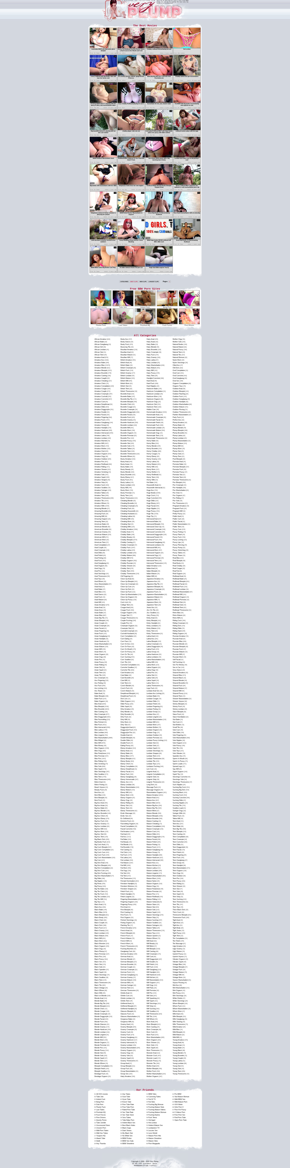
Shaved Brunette (179, 683)
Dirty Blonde (125, 712)
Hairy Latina (151, 360)
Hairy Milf (150, 370)
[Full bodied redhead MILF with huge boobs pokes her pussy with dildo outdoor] (159, 129)
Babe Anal (98, 693)
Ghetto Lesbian (126, 998)
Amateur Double (100, 412)
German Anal (125, 956)
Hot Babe (150, 482)
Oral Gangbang (178, 378)
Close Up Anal (126, 579)
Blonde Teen (99, 1061)
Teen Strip (176, 897)
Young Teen (177, 1071)
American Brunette (101, 529)
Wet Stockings (178, 996)
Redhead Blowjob (179, 581)
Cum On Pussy (126, 652)
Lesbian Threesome (154, 758)
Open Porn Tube (180, 1120)
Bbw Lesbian (99, 732)
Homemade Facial (153, 420)
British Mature (126, 378)
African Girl (98, 347)
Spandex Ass (177, 756)
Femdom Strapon (127, 889)
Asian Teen (98, 672)
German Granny (127, 977)
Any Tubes (126, 1094)
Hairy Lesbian (152, 362)
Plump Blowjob (178, 430)
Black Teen (98, 980)
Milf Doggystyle (152, 959)
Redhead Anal (178, 576)
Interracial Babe (152, 521)
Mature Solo (151, 910)
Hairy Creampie (152, 352)
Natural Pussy (178, 349)
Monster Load (152, 1058)
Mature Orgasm (152, 883)
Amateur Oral (99, 451)
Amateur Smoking (101, 472)
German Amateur (127, 954)
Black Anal (98, 904)
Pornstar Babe (178, 464)
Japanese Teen (152, 605)
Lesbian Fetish (152, 704)
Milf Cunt (150, 956)
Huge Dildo (151, 501)
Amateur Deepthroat (101, 404)
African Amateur (100, 339)
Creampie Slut (126, 628)
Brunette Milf (125, 428)
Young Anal (177, 1042)
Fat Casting (125, 850)
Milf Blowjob (151, 949)
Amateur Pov (99, 461)
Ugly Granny (177, 949)
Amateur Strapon (100, 480)
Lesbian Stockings (153, 751)
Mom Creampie (152, 1029)
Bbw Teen (98, 777)
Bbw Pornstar (99, 756)
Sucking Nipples (179, 803)
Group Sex (125, 1074)
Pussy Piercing (178, 545)
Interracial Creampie (154, 529)
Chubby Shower (126, 566)
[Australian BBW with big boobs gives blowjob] (103, 48)
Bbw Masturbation (101, 738)
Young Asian (177, 1045)
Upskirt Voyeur (178, 956)
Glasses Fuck (126, 1014)
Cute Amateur (126, 672)
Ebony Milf (124, 792)
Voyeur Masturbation (180, 980)
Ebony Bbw (125, 756)
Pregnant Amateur (179, 506)
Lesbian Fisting (152, 709)
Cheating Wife (126, 527)
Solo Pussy (177, 745)
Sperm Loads (178, 764)
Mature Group (152, 852)
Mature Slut (151, 907)
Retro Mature (177, 615)
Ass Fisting (98, 683)
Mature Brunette (152, 818)
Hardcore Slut (152, 404)
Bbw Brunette (99, 709)
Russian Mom (178, 657)
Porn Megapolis (154, 1143)
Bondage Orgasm (101, 1076)
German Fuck (126, 972)
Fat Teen (124, 876)
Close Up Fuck (126, 592)
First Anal (124, 907)
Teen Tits (176, 904)
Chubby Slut (125, 568)
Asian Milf (98, 649)
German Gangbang (128, 975)
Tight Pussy (177, 933)
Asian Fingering (100, 631)
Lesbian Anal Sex (153, 691)
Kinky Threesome (153, 633)
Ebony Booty (125, 761)
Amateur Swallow (100, 488)
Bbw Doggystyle (100, 717)
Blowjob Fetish (99, 1068)
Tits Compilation (178, 938)
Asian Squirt (98, 670)
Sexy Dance (177, 670)
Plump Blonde (178, 428)
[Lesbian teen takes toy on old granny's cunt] (187, 157)
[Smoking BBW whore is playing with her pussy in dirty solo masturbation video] (103, 102)
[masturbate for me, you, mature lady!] (159, 102)
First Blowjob (125, 910)
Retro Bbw (176, 613)
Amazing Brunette (101, 511)
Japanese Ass (152, 581)
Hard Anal (150, 381)
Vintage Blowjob (178, 967)
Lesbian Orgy (152, 732)
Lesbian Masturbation (154, 719)
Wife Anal (176, 1014)
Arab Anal (98, 587)
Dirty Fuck (124, 717)
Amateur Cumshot (101, 399)
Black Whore (99, 990)
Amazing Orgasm (101, 519)
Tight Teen (176, 936)
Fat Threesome (126, 878)
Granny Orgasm (127, 1050)
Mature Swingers (153, 925)
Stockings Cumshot (180, 777)
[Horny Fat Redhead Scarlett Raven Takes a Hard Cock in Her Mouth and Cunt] (131, 48)
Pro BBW (177, 1094)
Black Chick (98, 920)
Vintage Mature (178, 972)
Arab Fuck (98, 597)
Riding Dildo (177, 628)
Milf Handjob (151, 972)
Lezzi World (152, 1133)
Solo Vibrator (177, 753)
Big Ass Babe (99, 808)
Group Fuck (125, 1068)
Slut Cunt (176, 722)
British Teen (125, 389)
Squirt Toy (176, 774)
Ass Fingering (99, 680)
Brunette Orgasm (127, 433)
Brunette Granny (127, 420)
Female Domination (128, 881)
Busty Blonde (125, 472)
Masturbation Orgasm (155, 792)
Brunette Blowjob (127, 402)
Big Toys (97, 902)
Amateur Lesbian (100, 438)
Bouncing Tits (125, 347)
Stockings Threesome (181, 782)
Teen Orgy (176, 873)
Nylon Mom (177, 360)
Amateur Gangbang (101, 422)
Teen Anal (176, 821)
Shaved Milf (177, 691)
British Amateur (126, 360)
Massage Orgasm (153, 790)
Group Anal (125, 1063)
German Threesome (128, 990)
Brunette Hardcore (127, 422)
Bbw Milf (97, 743)
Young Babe (177, 1048)
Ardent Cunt (145, 307)
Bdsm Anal (98, 782)
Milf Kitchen (151, 977)
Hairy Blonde (151, 347)
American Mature (100, 534)
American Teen (100, 542)
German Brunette (127, 964)
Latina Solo (151, 678)
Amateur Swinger (100, 490)
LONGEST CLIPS (154, 281)
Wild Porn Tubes (102, 1130)
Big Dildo (97, 878)
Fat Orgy (124, 870)
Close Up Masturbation (129, 594)
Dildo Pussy (125, 704)
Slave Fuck (177, 714)
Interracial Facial (153, 537)
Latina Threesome (153, 686)
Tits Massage (178, 943)
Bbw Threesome (100, 779)
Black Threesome (101, 982)
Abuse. (155, 1163)
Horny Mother (152, 472)
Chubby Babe (126, 534)
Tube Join (123, 307)
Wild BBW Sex (179, 1099)
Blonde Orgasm (100, 1042)
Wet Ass (176, 985)
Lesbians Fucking (153, 766)
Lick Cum (150, 769)
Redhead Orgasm (179, 597)
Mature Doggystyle (154, 837)
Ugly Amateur (178, 946)
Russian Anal (177, 639)
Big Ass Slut (98, 834)
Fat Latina (124, 857)
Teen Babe (176, 826)
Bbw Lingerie (99, 735)
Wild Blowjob (177, 1032)
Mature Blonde (152, 813)
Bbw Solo (98, 766)
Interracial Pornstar (154, 558)
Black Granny (99, 930)
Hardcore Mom (152, 396)
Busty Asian (125, 464)
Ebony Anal (125, 751)
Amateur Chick (100, 383)
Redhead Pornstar (179, 600)
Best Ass (97, 792)
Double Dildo (125, 740)
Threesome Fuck (179, 917)
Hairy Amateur (126, 1076)
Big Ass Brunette (100, 813)
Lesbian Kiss (151, 714)
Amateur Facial (100, 415)
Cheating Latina (126, 516)
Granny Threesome (128, 1061)
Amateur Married (100, 441)
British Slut (124, 386)
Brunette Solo (125, 446)
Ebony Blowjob (126, 758)
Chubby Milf (125, 558)
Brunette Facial (126, 415)
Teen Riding (177, 883)
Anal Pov (97, 571)
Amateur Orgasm (100, 454)
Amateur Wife (99, 506)
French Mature (126, 938)
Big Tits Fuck (99, 894)
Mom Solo (150, 1045)
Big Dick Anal (99, 863)
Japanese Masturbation (155, 594)
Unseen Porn (101, 1128)
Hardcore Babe (152, 389)
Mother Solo (177, 342)
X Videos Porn (179, 1112)
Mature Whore (152, 938)
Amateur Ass (99, 360)
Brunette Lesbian (127, 425)
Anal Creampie (99, 550)
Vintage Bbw (177, 964)
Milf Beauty (151, 943)
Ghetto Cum (125, 996)
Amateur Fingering (101, 417)
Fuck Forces (167, 325)
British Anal (125, 362)
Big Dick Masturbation (102, 876)
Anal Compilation (100, 545)
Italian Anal (151, 568)
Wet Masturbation (179, 988)
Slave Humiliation (179, 717)
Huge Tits (150, 514)
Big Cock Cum (99, 852)
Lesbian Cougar (152, 699)
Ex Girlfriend (125, 818)
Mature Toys (151, 933)
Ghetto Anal (125, 993)
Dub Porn (189, 307)
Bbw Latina (98, 730)
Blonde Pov (98, 1048)
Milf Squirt (150, 1001)
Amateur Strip (99, 482)
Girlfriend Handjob (127, 1009)
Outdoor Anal (177, 389)
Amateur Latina (100, 435)
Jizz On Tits (151, 610)
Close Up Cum (126, 587)
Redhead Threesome (180, 610)
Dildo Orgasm (126, 701)
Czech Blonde (126, 686)
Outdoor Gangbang (180, 399)
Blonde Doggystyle (101, 1016)
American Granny (101, 532)
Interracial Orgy (152, 555)
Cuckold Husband (127, 633)
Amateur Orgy (99, 456)
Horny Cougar (152, 454)
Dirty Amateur (126, 709)
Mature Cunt (151, 831)
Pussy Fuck (177, 537)
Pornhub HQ (145, 325)
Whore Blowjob (178, 1003)
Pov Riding (177, 498)
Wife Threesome (179, 1024)
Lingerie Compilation (154, 774)
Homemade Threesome (155, 438)
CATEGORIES (124, 281)
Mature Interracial (153, 860)
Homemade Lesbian (154, 428)
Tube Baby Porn (128, 1120)
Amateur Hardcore (101, 430)
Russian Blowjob (179, 646)
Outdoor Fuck (178, 396)
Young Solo (177, 1068)
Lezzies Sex (153, 1130)
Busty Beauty (125, 469)
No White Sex (127, 1136)
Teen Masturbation (179, 868)
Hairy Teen (151, 375)
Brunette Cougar (127, 407)
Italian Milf (150, 576)
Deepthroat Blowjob (128, 693)
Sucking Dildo (178, 800)
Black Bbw (98, 912)
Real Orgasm (178, 573)
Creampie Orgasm (127, 626)
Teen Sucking (178, 899)
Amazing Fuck (99, 514)
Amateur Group (100, 425)
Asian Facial (99, 628)
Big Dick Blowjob (100, 865)
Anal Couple (98, 547)
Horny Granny (152, 459)
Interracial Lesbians (154, 545)
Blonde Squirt (99, 1058)
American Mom (100, 540)
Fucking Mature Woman (157, 1112)
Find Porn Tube (180, 1117)
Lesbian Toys (151, 764)
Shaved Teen (177, 696)
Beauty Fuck (99, 790)
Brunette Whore (126, 456)
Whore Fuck (177, 1006)
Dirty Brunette (126, 714)
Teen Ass (176, 824)
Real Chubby (177, 566)
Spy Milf (176, 769)
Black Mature (99, 936)
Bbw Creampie (99, 714)
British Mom (125, 383)
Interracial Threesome (155, 563)
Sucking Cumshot (179, 798)
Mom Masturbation (154, 1037)
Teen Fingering (178, 855)
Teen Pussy (177, 881)
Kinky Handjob (152, 623)
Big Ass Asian (99, 805)
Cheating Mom (126, 521)
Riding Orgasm (178, 633)
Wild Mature (177, 1035)
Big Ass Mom (99, 831)
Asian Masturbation (101, 644)
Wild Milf (176, 1037)
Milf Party (150, 988)
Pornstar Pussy (178, 472)
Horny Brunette (152, 448)
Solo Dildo (176, 732)
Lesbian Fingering (153, 706)
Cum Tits (124, 662)
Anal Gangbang (100, 563)
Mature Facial (152, 839)
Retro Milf (176, 618)
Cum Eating (125, 639)
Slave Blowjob (178, 712)
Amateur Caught (100, 378)
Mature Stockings (153, 915)
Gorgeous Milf (126, 1022)
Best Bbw (98, 795)
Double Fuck (125, 743)
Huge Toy (150, 516)
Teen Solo (176, 891)
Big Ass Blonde (100, 811)
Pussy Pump (177, 547)
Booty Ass (124, 339)
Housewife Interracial (154, 488)
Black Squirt (98, 972)
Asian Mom (98, 652)
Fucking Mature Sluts (156, 1107)
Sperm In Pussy (179, 761)
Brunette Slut (125, 443)
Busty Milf (124, 488)
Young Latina (177, 1061)
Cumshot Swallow (127, 667)
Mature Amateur (152, 795)
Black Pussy (99, 959)
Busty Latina (125, 482)
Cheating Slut (125, 524)
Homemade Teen (153, 435)
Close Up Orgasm (127, 597)
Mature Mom (151, 878)
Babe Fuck (98, 699)
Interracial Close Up (154, 527)
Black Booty (98, 917)
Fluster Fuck (101, 325)
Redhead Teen (178, 607)
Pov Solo (176, 501)
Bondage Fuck (99, 1074)
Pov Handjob (177, 488)
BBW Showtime (128, 1143)
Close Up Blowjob (127, 581)
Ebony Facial (125, 771)
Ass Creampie (99, 678)
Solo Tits (176, 748)
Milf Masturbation (153, 980)
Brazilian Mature (127, 355)
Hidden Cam (151, 409)
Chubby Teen (125, 571)
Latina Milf (150, 662)
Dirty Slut (124, 725)
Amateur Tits (99, 501)
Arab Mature (99, 600)
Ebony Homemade (127, 779)
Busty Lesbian (126, 485)
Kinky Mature (151, 628)
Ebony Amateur (126, 748)
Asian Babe (98, 613)
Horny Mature (152, 464)
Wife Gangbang (178, 1019)
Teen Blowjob (177, 831)
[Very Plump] (129, 4)
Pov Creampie (178, 485)
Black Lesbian (99, 933)
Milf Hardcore (152, 975)
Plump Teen (177, 456)
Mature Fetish (152, 842)
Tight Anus (176, 923)
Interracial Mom (152, 550)
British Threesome (127, 391)
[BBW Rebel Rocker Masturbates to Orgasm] (131, 211)
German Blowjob (127, 962)
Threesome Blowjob (180, 915)
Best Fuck (98, 800)
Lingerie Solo (151, 777)
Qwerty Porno (101, 1120)
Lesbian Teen (151, 756)
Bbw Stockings (100, 771)
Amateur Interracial (101, 433)
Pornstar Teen (178, 477)
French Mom (125, 943)
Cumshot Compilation (129, 665)
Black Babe (98, 910)
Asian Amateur (99, 605)
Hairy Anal (150, 339)
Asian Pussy (99, 662)
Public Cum (177, 519)
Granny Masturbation (128, 1048)
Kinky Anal (150, 618)
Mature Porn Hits (154, 1136)
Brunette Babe (126, 396)
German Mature (126, 980)
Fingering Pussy (127, 904)
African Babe (99, 342)
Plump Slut (177, 451)
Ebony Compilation (127, 766)
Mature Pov (151, 894)
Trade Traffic (150, 1166)
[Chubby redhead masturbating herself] (159, 48)
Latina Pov (150, 672)
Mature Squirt (152, 912)
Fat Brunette (125, 847)
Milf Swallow (151, 1011)
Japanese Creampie (154, 589)
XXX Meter (178, 1104)
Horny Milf (150, 467)
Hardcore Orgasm (153, 399)
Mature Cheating (153, 824)
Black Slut (98, 964)
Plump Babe (177, 425)
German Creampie (127, 969)
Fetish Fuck (125, 891)
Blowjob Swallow (100, 1071)
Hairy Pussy (151, 373)
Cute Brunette (126, 678)
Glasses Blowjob (127, 1011)
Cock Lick (124, 602)
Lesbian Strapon (153, 753)
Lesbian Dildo (152, 701)
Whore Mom (177, 1011)
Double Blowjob (126, 738)
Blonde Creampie (100, 1014)
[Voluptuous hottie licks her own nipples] (131, 184)
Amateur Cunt (99, 402)
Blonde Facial (99, 1019)
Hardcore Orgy (152, 402)
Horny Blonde (152, 446)
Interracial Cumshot (154, 532)
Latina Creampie (153, 644)
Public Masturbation (180, 524)
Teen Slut (176, 889)
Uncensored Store (103, 1125)
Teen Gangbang (178, 860)
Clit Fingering (125, 576)
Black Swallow (99, 977)
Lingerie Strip (151, 779)
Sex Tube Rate (127, 1112)
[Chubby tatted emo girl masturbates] (187, 75)
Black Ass (98, 907)
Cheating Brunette (127, 503)
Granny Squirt (126, 1058)
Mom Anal (150, 1022)
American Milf (99, 537)
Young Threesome (179, 1074)
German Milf (125, 982)
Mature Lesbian (152, 870)
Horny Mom (151, 469)
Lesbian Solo (151, 745)
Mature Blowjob (152, 816)
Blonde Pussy (99, 1050)
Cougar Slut (125, 615)
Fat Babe (124, 839)
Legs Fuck (150, 688)
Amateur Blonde (100, 368)
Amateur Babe (99, 362)
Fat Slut (123, 873)
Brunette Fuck (126, 417)
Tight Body (176, 928)
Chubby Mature (126, 555)
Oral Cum (176, 373)
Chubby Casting (126, 542)
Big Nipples (98, 881)
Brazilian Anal (125, 352)
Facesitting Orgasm (128, 824)
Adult (98, 1141)
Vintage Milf (177, 975)
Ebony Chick (125, 764)
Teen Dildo (176, 844)
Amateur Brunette (101, 373)
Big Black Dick (99, 839)
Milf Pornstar (151, 990)
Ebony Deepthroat (127, 769)
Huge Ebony (151, 503)
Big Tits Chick (99, 891)
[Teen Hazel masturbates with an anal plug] (187, 211)
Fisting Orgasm (126, 923)
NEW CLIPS (143, 281)
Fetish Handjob (126, 894)
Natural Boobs (178, 344)
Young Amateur (178, 1040)
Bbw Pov (97, 758)
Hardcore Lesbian (153, 394)
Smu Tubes (126, 1117)
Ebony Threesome (127, 811)
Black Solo (98, 967)
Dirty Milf (124, 719)
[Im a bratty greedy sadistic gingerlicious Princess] (131, 75)
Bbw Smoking (99, 764)
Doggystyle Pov (126, 732)
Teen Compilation (179, 837)
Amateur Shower (100, 469)
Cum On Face (126, 646)
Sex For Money (178, 665)
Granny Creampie (127, 1029)
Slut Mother (177, 725)
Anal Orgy (98, 568)
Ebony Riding (125, 803)
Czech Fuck (125, 688)
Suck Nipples (177, 785)
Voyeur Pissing (178, 982)
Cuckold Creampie (127, 631)
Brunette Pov (125, 438)
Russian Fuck (178, 649)
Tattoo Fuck (177, 816)
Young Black (177, 1050)
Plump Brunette (178, 433)
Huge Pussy (151, 511)
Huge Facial (151, 506)
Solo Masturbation (179, 738)
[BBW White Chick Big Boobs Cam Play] (103, 266)
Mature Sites (153, 1141)
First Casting (125, 912)
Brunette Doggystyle (128, 412)
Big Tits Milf (98, 899)
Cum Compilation (127, 636)
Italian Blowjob (152, 571)
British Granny (126, 373)
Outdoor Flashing (179, 394)
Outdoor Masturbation (181, 404)
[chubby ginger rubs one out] (131, 129)
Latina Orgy (151, 670)
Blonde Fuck (99, 1022)
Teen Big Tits (177, 829)
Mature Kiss (151, 863)
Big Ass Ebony (99, 818)
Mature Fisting (152, 844)
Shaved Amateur (179, 672)
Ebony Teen (125, 808)
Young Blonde (178, 1053)
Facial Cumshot (126, 829)
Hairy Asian (151, 342)
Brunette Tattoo (126, 448)
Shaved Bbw (177, 675)
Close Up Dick (126, 589)
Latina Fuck (151, 649)
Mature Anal (151, 798)
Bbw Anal (97, 704)
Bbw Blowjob (99, 706)
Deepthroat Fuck (127, 696)
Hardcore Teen (152, 407)
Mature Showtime (154, 1138)
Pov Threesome (179, 503)
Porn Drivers (189, 325)
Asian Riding (99, 665)
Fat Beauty (125, 842)
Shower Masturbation (180, 699)
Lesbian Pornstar (153, 738)
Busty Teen (125, 495)
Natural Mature (178, 347)
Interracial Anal (152, 519)
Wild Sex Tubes (102, 1133)
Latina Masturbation (154, 659)
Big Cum (97, 860)
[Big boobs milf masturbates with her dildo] (103, 184)
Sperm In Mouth (179, 758)
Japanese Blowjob (153, 587)
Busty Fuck (125, 480)
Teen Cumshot (178, 842)
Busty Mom (125, 490)
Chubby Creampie (127, 545)
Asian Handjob (99, 639)
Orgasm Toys (178, 386)
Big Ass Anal (99, 803)
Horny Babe (151, 441)
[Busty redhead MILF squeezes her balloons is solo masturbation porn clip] (187, 184)
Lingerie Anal (151, 771)
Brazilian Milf (125, 357)
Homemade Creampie (155, 417)
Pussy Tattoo (177, 553)
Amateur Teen (99, 495)
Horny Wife (151, 480)
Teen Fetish (177, 852)
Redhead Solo (178, 605)
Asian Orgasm (99, 654)
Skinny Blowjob (178, 704)
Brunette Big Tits (127, 399)
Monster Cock (152, 1055)
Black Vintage (99, 988)
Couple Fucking (126, 620)
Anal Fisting (98, 558)
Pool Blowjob (177, 459)
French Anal (125, 930)
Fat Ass (123, 837)
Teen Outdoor (178, 876)
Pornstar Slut (177, 474)
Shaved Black (178, 678)
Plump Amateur (178, 422)
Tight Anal (176, 920)
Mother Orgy (177, 339)
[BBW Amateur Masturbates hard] (103, 157)
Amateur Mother (100, 448)
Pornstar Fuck (178, 469)
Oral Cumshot (178, 375)
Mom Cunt (150, 1032)
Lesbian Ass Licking (154, 693)
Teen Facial (177, 850)
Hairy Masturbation (154, 365)
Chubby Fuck (125, 547)
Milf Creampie (152, 954)
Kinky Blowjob (152, 620)
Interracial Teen (152, 560)
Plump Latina (177, 435)
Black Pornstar (99, 954)
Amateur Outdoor (100, 459)
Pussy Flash (177, 534)
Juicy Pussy (151, 615)
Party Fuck (177, 417)
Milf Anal (150, 941)
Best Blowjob (99, 798)
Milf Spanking (152, 998)
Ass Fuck (98, 686)
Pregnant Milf (177, 511)
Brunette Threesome (128, 454)
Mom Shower (152, 1042)
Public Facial (177, 521)
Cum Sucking (126, 657)
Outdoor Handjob (179, 402)
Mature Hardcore (153, 857)
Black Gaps (126, 1128)
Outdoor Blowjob (179, 391)
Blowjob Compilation (101, 1066)
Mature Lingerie (152, 873)
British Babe (125, 365)
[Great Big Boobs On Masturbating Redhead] (159, 211)
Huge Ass (150, 490)
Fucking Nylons (154, 1115)
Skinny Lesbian (178, 709)
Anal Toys (98, 579)
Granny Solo (125, 1055)
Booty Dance (125, 342)
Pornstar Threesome (180, 480)
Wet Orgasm (177, 990)
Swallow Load (178, 808)
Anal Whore (98, 581)
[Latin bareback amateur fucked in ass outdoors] (103, 239)
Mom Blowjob (152, 1024)
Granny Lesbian (126, 1045)
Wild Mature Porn (180, 1102)
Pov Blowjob (177, 482)
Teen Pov (176, 878)
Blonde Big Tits (99, 1003)
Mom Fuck (151, 1035)
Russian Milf (177, 654)
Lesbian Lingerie (153, 717)
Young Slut (177, 1066)
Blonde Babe (99, 1001)
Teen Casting (177, 834)
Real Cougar (177, 568)
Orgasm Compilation (180, 383)
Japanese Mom (152, 602)
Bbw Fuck (98, 725)
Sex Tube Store (128, 1115)
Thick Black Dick (179, 910)
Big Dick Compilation (102, 868)
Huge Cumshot (152, 498)
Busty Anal (124, 461)
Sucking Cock (178, 795)
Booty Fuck (125, 344)
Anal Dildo (98, 553)
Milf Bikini (150, 946)
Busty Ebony (125, 477)
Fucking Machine (127, 949)
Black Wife (98, 993)
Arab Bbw (98, 592)
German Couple (126, 967)
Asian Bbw (98, 615)
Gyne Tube (126, 1099)
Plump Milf (176, 446)
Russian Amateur (179, 636)
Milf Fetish (150, 964)
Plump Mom (177, 448)
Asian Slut (98, 667)
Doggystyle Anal (127, 727)
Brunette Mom (126, 430)
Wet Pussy (177, 993)
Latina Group (151, 652)
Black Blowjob (99, 915)
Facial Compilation (127, 826)
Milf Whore (151, 1019)
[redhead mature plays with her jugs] (187, 129)
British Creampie (127, 368)
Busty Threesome (127, 498)
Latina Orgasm (152, 667)
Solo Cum (176, 730)
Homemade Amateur (154, 412)
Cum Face (124, 641)
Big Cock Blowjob (101, 847)
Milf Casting (151, 951)
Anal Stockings (100, 573)
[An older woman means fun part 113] (131, 266)
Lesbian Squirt (152, 748)
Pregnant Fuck (178, 508)
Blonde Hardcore (100, 1029)
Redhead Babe (178, 579)
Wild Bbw (176, 1029)
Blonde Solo (98, 1055)
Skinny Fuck (177, 706)
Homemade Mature (154, 430)
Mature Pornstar (153, 891)
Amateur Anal (99, 357)
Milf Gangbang (152, 969)
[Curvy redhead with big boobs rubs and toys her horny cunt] (103, 75)
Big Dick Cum (99, 870)
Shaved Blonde (178, 680)
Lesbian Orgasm (153, 730)
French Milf (125, 941)
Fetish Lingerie (126, 897)
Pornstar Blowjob (179, 467)
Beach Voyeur (99, 787)
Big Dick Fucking (100, 873)
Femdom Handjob (127, 883)
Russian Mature (178, 652)
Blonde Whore (99, 1063)
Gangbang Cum (126, 951)
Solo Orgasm (177, 743)
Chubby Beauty (126, 537)
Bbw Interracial (99, 727)
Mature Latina (152, 868)
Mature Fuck (151, 847)
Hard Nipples (151, 386)
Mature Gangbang (153, 850)
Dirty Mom (124, 722)
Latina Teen (151, 683)
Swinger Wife (177, 813)
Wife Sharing (177, 1022)
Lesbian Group (152, 712)
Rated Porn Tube (128, 1110)
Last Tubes (123, 325)
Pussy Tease (177, 555)
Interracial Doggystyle (155, 534)
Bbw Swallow (99, 774)
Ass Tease (98, 691)
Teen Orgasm (178, 870)
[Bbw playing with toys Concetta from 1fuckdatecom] (159, 75)
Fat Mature (125, 863)
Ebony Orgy (125, 800)
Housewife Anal (152, 485)
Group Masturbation (128, 1071)
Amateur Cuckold (100, 396)
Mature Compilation (154, 826)
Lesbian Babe (152, 696)
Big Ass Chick (99, 816)
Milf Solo (150, 996)
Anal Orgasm (99, 566)
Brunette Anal (125, 394)
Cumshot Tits (125, 670)
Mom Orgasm (152, 1040)
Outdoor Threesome (180, 412)
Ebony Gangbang (127, 777)
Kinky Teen (151, 631)
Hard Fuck (150, 383)
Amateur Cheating (101, 381)
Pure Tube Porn (128, 1107)
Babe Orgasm (99, 701)
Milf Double (151, 962)
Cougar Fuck (125, 610)
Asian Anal (98, 607)
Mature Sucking (152, 920)
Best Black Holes (128, 1125)
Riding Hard (177, 631)
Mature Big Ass (152, 805)
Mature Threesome (154, 930)
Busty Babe (125, 467)
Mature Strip (151, 917)
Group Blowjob (126, 1066)
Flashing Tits (125, 925)
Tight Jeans (177, 930)
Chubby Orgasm (127, 560)
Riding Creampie (179, 623)
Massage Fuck (152, 787)
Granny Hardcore (127, 1040)
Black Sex (98, 962)
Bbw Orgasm (99, 748)
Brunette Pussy (126, 441)
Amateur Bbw (99, 365)
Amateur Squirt (100, 477)
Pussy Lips (177, 542)
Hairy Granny (152, 357)
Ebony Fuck (125, 774)
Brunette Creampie (127, 409)
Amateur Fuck (99, 420)
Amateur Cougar (100, 389)
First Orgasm (125, 917)
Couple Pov (125, 623)
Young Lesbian (178, 1063)
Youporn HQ (100, 1136)
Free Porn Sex (179, 1115)
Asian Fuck (98, 633)
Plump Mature (178, 443)
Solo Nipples (177, 740)
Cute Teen (124, 683)
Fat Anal (124, 834)
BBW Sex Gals (128, 1141)
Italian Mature (152, 573)
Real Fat (176, 571)
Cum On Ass (125, 644)
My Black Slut (127, 1133)
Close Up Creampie (128, 584)
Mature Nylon (152, 881)
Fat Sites (151, 1102)
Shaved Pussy (178, 693)
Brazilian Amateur (127, 349)
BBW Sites (152, 1094)
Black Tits (98, 985)
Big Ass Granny (100, 824)
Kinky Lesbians (152, 626)
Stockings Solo (178, 779)
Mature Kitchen (152, 865)
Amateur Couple (100, 391)
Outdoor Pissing (179, 409)
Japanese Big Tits (153, 584)
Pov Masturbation (179, 490)
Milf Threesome (152, 1014)
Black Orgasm (99, 946)
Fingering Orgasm (127, 902)
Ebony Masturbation (128, 787)
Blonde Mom (99, 1040)
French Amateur (126, 928)
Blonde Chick (99, 1009)
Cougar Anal (125, 607)
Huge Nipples (152, 508)
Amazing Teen (99, 521)
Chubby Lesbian (127, 553)
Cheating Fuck (126, 508)
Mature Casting (152, 821)
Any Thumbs (101, 1143)
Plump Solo (177, 454)
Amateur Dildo (99, 407)
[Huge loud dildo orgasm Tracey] (159, 266)
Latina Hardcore (152, 654)
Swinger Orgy (178, 811)
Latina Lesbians (152, 657)
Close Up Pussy (127, 600)
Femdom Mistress (127, 886)
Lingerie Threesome (154, 782)
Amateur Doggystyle (102, 409)
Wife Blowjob (177, 1016)
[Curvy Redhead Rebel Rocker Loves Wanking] (131, 239)
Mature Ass (151, 800)
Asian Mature (99, 646)
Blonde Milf (98, 1037)
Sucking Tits (177, 805)
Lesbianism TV (154, 1128)
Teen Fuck (176, 857)
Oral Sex (176, 381)
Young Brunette (178, 1055)
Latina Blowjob (152, 641)
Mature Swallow (152, 923)
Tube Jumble (101, 1123)
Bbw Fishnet (99, 722)
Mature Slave (151, 904)
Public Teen (177, 527)
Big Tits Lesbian (100, 897)
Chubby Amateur (127, 529)
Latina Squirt (151, 680)
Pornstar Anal (178, 461)
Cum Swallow (126, 659)
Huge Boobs (151, 493)
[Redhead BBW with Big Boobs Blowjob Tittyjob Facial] (159, 184)
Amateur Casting (100, 375)
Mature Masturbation (154, 876)
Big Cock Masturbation (102, 857)
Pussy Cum (177, 529)
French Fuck (125, 936)
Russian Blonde (178, 644)
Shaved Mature (178, 688)
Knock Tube (126, 1102)
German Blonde (126, 959)
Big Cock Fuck (99, 855)
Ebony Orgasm (126, 798)
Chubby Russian (127, 563)
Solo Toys (176, 751)
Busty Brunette (126, 474)
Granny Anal (125, 1024)
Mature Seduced (153, 902)
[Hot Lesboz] (187, 48)
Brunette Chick (126, 404)
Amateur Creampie (101, 394)
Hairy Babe (151, 344)
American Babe (100, 524)
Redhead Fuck (178, 587)
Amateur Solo (99, 474)
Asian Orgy (98, 657)
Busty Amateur (126, 459)
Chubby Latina (126, 550)
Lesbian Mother (152, 727)
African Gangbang (101, 344)
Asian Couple (99, 623)
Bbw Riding (98, 761)
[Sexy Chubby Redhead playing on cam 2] (131, 102)
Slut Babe (176, 719)
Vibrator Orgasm (179, 959)
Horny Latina (151, 461)
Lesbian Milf (151, 722)
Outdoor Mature (178, 407)
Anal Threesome (100, 576)
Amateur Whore (100, 503)
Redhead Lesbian (179, 589)
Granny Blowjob (126, 1027)
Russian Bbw (177, 641)
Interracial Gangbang (154, 542)
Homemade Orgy (153, 433)
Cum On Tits (125, 654)
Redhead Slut (178, 602)
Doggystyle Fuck (127, 730)
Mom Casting (152, 1027)
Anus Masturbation (101, 584)
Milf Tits (149, 1016)
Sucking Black (178, 792)
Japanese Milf (152, 600)
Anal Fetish (98, 555)
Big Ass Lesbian (100, 826)
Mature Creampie (153, 829)
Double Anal (125, 735)
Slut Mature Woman (181, 1097)
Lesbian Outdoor (153, 735)
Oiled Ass (176, 365)
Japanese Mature (153, 597)
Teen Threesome (179, 902)
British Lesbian (126, 375)
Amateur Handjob (100, 428)
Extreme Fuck (126, 821)
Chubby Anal (125, 532)
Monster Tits (151, 1063)
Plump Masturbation (180, 441)
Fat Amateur (125, 831)
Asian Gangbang (100, 636)
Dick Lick (124, 699)
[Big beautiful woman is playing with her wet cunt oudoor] (103, 129)
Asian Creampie (100, 626)
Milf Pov (150, 993)
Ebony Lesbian (126, 785)
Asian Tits (98, 675)
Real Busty (177, 563)
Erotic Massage (126, 813)
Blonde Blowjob (100, 1006)
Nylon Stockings (179, 362)
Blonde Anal (98, 998)
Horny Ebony (151, 456)
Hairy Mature (151, 368)
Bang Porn (167, 307)
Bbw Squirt (98, 769)
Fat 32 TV (152, 1099)
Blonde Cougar (99, 1011)
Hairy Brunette (152, 349)
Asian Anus (98, 610)
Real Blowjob (177, 560)
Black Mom (98, 941)
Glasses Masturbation (129, 1016)
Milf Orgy (150, 985)
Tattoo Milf (176, 818)
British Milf (124, 381)
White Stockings (179, 1001)
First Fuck (124, 915)
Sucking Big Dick (179, 790)
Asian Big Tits (99, 618)
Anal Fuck (98, 560)
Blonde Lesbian (100, 1032)
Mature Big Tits (152, 808)
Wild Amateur (177, 1027)
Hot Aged (151, 1120)
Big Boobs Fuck (100, 842)
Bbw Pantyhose (100, 753)
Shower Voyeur (178, 701)
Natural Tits (177, 355)
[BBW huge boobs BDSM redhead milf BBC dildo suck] (159, 239)
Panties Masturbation (180, 415)
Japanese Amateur (154, 579)
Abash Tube (100, 1138)
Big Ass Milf (98, 829)
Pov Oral (176, 493)
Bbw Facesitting (100, 719)
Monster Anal (151, 1053)
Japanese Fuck (152, 592)
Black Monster (99, 943)
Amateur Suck (99, 485)
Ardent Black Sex (128, 1123)
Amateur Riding (100, 467)
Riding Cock (177, 620)
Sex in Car (176, 667)
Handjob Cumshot (153, 378)
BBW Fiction (127, 1138)
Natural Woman (178, 357)
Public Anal (177, 516)
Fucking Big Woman (155, 1104)
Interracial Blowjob (153, 524)
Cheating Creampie (128, 506)
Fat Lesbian (125, 860)
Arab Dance (98, 594)
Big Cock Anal (99, 844)
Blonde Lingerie (100, 1035)
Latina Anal (151, 636)
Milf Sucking (151, 1009)
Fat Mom (124, 868)
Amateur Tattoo (100, 493)
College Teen (125, 605)
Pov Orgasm (177, 495)
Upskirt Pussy (178, 954)
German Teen (126, 988)
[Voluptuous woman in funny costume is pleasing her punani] (103, 211)
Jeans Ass (150, 607)
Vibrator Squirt (178, 962)
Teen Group (177, 863)
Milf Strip (150, 1006)
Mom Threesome (153, 1050)
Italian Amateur (152, 566)
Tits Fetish (176, 941)
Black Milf (98, 938)
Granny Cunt (125, 1032)
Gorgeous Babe (126, 1019)
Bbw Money (98, 745)
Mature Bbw (151, 803)
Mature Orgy (151, 886)
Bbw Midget (98, 740)
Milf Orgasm (151, 982)
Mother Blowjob (152, 1068)
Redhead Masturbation (181, 592)
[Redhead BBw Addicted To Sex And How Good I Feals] (131, 157)
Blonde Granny (100, 1027)
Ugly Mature (177, 951)
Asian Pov (98, 659)
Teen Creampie (178, 839)
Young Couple (178, 1058)
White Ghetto (177, 998)
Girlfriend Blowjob (127, 1006)
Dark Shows (127, 1130)
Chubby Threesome (128, 573)
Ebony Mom (125, 795)
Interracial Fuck (152, 540)
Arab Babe (98, 589)
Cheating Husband (127, 514)
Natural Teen (177, 352)
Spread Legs (177, 766)
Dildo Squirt (125, 706)
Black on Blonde (100, 996)
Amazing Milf (99, 516)
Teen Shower (177, 886)
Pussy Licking (178, 540)
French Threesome (128, 946)
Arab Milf (97, 602)
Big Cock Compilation (102, 850)
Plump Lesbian (178, 438)
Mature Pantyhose (153, 889)
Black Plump (99, 951)
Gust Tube (126, 1097)
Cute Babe (124, 675)
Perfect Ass (177, 420)
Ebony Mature (126, 790)
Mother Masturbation (154, 1074)
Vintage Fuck (177, 969)
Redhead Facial (178, 584)
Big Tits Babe (99, 889)
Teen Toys (176, 907)
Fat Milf (123, 865)
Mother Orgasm (152, 1076)
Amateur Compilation (102, 386)
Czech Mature (126, 691)
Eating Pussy (125, 745)
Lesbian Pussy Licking (155, 740)
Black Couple (99, 923)
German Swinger (127, 985)
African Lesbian (100, 349)
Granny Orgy (125, 1053)
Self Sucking (177, 662)
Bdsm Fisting (99, 785)
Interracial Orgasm (153, 553)
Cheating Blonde (127, 501)
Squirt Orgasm (178, 771)
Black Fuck (98, 928)
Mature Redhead (153, 897)
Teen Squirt (177, 894)
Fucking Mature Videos (157, 1110)
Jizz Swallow (151, 613)
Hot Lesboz (152, 1123)
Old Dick (176, 368)
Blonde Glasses (100, 1024)
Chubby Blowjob (127, 540)
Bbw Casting (99, 712)
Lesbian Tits (151, 761)
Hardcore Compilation (155, 391)
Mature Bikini (151, 811)
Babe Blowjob (99, 696)
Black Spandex (100, 969)
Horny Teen (151, 477)
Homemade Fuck (153, 425)
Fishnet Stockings (127, 920)
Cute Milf (124, 680)
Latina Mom (151, 665)
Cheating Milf (125, 519)
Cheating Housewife (128, 511)
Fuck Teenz (152, 1117)
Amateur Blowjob (100, 370)
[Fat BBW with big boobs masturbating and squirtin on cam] (187, 102)
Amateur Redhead (101, 464)
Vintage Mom (177, 977)
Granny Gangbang (127, 1037)
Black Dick (98, 925)
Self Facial (176, 659)
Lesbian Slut (151, 743)
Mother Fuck (151, 1071)
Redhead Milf (177, 594)
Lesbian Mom (152, 725)
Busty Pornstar (126, 493)
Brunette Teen (126, 451)
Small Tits (176, 727)
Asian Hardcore (100, 641)
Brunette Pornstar (127, 435)
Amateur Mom (99, 446)
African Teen (99, 355)
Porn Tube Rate (128, 1104)
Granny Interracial (127, 1042)
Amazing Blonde (100, 508)
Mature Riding (152, 899)
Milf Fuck (150, 967)
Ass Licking (98, 688)
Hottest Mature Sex (155, 1125)
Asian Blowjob (99, 620)
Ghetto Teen (125, 1001)
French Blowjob (126, 933)
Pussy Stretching (179, 550)
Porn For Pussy (180, 1110)
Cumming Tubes (154, 1097)
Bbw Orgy (98, 751)
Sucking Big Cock (179, 787)
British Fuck (125, 370)
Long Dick (150, 785)
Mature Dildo (151, 834)
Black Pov (98, 956)
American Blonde (100, 527)
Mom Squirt (151, 1048)
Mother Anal (151, 1066)
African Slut (98, 352)
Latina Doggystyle (153, 646)
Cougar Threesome (128, 618)
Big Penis (98, 883)
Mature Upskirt (152, 936)
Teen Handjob (178, 865)
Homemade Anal (153, 415)
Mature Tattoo (152, 928)
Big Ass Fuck (99, 821)
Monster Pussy (152, 1061)
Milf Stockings (152, 1003)
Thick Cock (177, 912)
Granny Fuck (125, 1035)
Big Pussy (98, 886)
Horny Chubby (152, 451)
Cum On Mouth (126, 649)
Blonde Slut (98, 1053)
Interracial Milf (152, 547)
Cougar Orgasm (127, 613)
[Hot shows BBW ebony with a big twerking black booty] (159, 157)
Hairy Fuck (151, 355)
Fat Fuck (124, 855)
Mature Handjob (152, 855)
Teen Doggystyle (179, 847)
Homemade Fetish (153, 422)
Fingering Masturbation (129, 899)
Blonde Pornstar (100, 1045)
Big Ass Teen (99, 837)
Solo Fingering (178, 735)
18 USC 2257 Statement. (142, 1163)
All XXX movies (101, 307)
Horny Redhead (152, 474)
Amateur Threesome (102, 498)
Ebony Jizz (125, 782)
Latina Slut (150, 675)
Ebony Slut (125, 805)
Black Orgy (98, 949)
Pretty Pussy (177, 514)
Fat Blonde (124, 844)
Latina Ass (150, 639)
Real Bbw (176, 558)
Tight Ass (176, 925)
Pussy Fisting (178, 532)
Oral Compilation (179, 370)
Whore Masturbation (180, 1009)
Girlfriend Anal (126, 1003)
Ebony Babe (125, 753)
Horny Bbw (151, 443)
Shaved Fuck (177, 686)
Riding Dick (177, 626)
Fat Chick (124, 852)
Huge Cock (151, 495)
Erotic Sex (124, 816)
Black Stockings (100, 975)
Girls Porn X (179, 1107)
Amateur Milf (99, 443)
